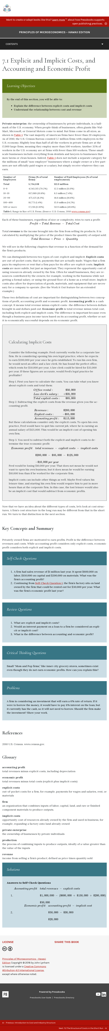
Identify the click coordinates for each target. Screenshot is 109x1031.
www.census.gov (81, 211)
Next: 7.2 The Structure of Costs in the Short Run (81, 1028)
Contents (12, 44)
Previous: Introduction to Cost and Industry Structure (30, 1023)
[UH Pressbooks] (7, 8)
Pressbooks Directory (64, 997)
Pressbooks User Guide (40, 997)
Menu (105, 8)
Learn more (59, 19)
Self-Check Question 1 (49, 583)
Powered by (52, 991)
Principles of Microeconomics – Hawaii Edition (54, 32)
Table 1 (18, 135)
